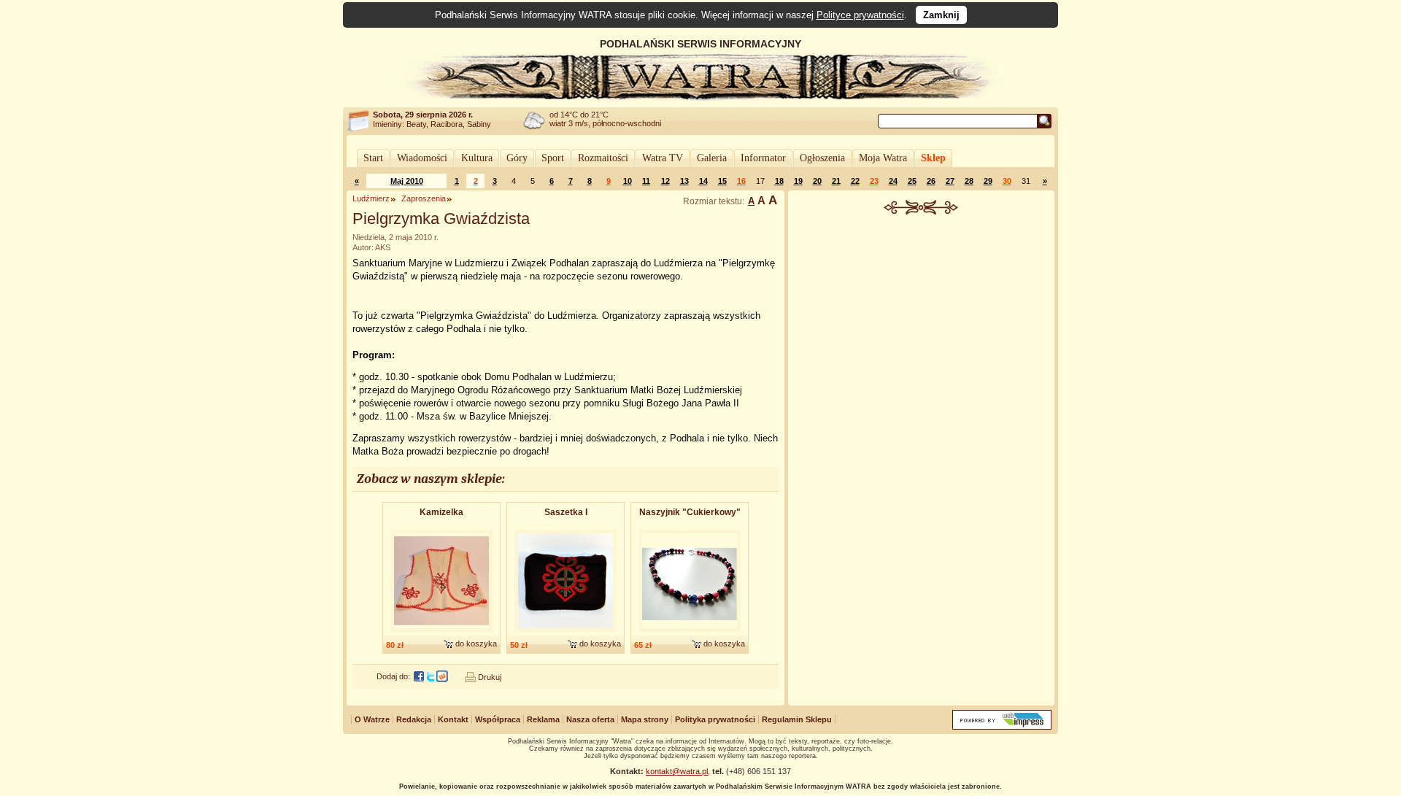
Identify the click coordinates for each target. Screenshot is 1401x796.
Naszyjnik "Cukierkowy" (690, 512)
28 (969, 181)
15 (722, 181)
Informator (763, 157)
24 (893, 181)
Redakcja (413, 719)
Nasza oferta (590, 719)
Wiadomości (422, 157)
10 (627, 181)
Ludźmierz (371, 198)
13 (684, 181)
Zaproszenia (423, 198)
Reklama (543, 719)
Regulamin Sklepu (797, 719)
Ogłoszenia (822, 157)
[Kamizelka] (441, 632)
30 (1007, 181)
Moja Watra (883, 157)
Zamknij (941, 14)
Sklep (933, 157)
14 (703, 181)
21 (836, 181)
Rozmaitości (603, 157)
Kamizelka (441, 512)
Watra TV (662, 157)
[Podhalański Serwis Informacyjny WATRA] (700, 98)
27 (950, 181)
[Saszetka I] (565, 632)
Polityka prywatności (715, 719)
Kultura (477, 157)
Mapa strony (644, 719)
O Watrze (372, 719)
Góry (517, 157)
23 (874, 181)
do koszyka (476, 643)
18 (779, 181)
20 (817, 181)
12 (665, 181)
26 (931, 181)
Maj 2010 (406, 181)
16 (741, 181)
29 (988, 181)
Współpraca (497, 719)
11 (646, 181)
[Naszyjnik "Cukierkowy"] (689, 632)
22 (855, 181)
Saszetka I (565, 512)
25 (912, 181)
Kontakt (453, 719)
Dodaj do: (393, 676)
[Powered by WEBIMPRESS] (1001, 726)
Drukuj (489, 677)
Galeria (712, 157)
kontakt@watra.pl (677, 771)
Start (373, 157)
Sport (552, 157)
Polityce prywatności (860, 14)
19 (798, 181)
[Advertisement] (921, 324)
